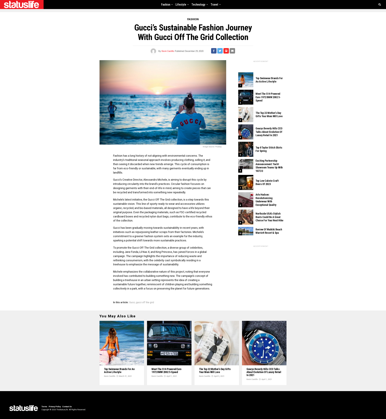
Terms (44, 407)
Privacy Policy (55, 407)
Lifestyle (181, 4)
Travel (214, 4)
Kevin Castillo (168, 51)
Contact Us (67, 407)
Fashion (165, 4)
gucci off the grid (145, 302)
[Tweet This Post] (220, 51)
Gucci (132, 302)
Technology (198, 4)
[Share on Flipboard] (226, 51)
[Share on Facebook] (214, 51)
